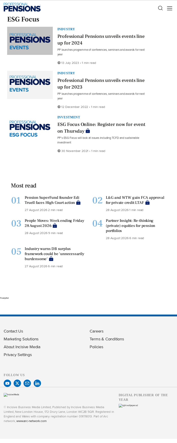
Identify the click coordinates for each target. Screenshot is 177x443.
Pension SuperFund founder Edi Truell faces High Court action (52, 200)
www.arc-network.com (31, 420)
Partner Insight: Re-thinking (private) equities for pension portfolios (130, 225)
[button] (160, 8)
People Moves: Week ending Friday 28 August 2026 (54, 223)
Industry (66, 29)
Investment (68, 117)
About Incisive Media (22, 347)
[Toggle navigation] (168, 8)
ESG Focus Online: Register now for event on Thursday (101, 127)
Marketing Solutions (21, 339)
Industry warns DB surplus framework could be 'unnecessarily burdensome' (54, 254)
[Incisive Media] (11, 394)
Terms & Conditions (107, 339)
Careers (96, 331)
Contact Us (13, 331)
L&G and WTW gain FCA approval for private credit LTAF (135, 200)
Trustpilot (4, 298)
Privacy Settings (18, 354)
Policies (96, 347)
